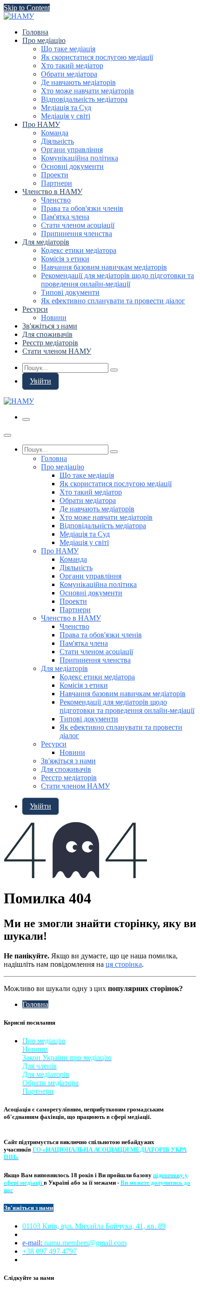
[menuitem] (35, 32)
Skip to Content (27, 8)
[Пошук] (114, 370)
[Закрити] (7, 435)
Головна (35, 1004)
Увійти (40, 381)
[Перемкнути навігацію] (26, 419)
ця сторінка (124, 964)
